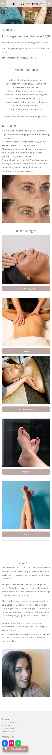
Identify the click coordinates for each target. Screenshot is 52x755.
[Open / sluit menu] (3, 3)
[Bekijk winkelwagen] (49, 3)
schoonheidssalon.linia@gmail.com (19, 57)
